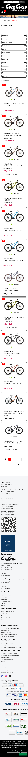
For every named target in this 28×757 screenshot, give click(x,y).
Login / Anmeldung (6, 595)
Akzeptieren (23, 754)
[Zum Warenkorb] (5, 12)
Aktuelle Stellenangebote (7, 612)
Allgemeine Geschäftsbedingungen (10, 655)
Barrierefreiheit (5, 657)
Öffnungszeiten (5, 620)
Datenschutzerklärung (7, 660)
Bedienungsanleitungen (7, 643)
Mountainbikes (7, 20)
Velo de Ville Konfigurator (7, 636)
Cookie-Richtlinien (14, 748)
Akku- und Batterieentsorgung (9, 653)
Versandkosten (5, 668)
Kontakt (3, 605)
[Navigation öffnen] (3, 7)
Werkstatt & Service (6, 622)
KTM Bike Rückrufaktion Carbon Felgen (11, 647)
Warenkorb (4, 599)
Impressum (4, 664)
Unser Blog (4, 614)
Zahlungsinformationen (7, 672)
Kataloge (3, 645)
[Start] (1, 20)
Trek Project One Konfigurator (9, 634)
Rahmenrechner (5, 630)
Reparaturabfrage (6, 632)
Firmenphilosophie (6, 618)
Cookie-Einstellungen (13, 751)
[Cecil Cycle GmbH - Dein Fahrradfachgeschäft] (16, 7)
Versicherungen (5, 670)
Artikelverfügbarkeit (6, 601)
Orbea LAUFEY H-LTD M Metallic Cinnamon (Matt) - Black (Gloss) (14, 413)
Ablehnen (23, 751)
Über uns (3, 603)
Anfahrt (3, 616)
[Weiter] (18, 464)
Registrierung (4, 597)
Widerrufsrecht (5, 666)
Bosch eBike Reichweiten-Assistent (10, 628)
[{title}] (2, 12)
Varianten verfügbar (11, 174)
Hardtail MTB (14, 20)
